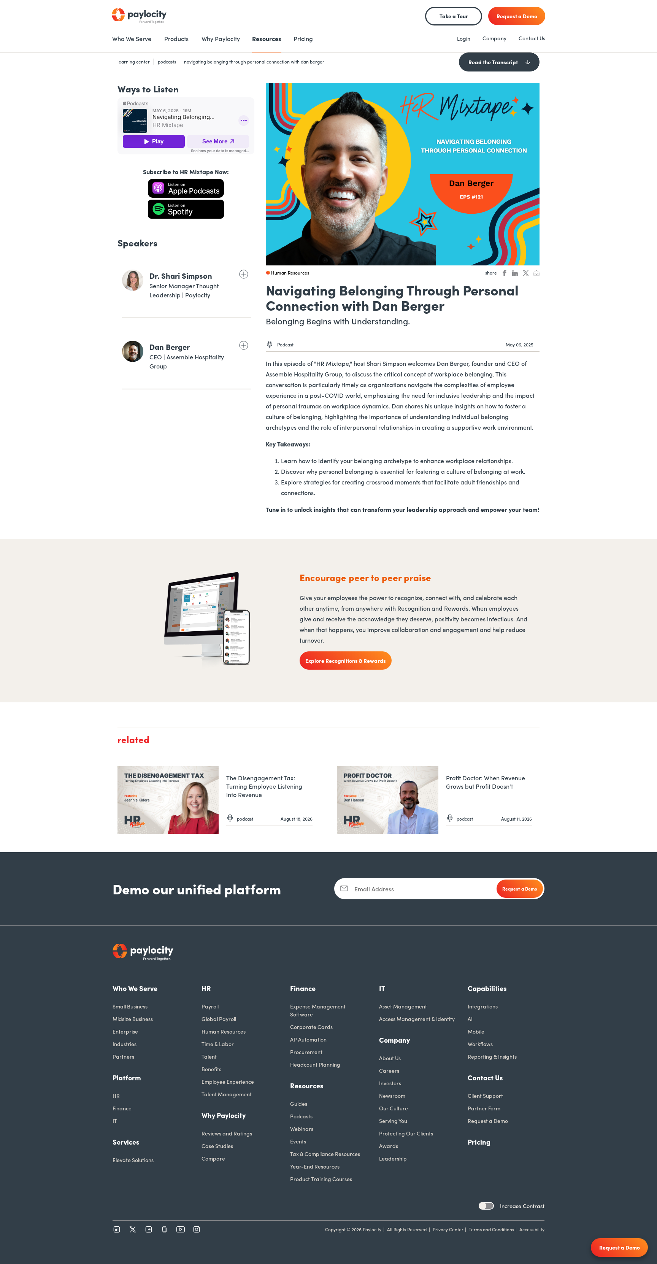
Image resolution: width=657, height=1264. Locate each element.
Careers (389, 1070)
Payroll (210, 1006)
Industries (124, 1044)
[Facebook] (148, 1229)
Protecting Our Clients (406, 1133)
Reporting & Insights (492, 1056)
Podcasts (301, 1116)
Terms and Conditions (491, 1229)
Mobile (476, 1031)
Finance (122, 1108)
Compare (213, 1158)
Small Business (130, 1006)
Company (494, 38)
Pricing (479, 1141)
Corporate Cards (311, 1027)
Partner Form (484, 1108)
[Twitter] (133, 1229)
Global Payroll (219, 1019)
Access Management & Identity (417, 1019)
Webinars (301, 1128)
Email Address (374, 888)
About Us (390, 1058)
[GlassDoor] (164, 1229)
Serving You (393, 1120)
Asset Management (403, 1006)
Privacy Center (448, 1229)
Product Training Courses (321, 1179)
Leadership (393, 1158)
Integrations (483, 1006)
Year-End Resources (315, 1166)
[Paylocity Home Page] (139, 16)
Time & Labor (218, 1044)
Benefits (211, 1069)
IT (115, 1120)
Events (298, 1141)
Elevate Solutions (133, 1160)
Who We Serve (135, 988)
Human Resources (224, 1031)
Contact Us (532, 38)
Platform (127, 1077)
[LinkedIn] (117, 1229)
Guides (298, 1103)
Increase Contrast (522, 1206)
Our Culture (393, 1108)
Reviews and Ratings (227, 1133)
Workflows (480, 1044)
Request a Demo (488, 1120)
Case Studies (217, 1146)
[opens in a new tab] (186, 188)
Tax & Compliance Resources (325, 1154)
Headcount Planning (315, 1064)
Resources (307, 1085)
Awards (388, 1146)
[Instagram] (196, 1229)
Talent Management (227, 1094)
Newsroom (392, 1095)
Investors (390, 1083)
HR (116, 1095)
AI (470, 1019)
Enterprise (125, 1031)
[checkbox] (486, 1206)
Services (126, 1141)
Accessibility (531, 1229)
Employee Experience (228, 1081)
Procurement (306, 1052)
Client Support (485, 1095)
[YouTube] (180, 1229)
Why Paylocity (224, 1115)
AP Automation (308, 1039)
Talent (209, 1056)
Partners (123, 1056)
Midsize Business (133, 1019)
